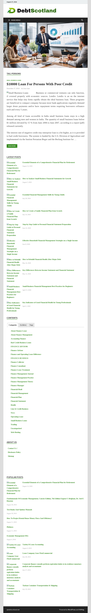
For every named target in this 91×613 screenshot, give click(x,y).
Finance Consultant (18, 366)
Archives (23, 325)
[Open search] (82, 20)
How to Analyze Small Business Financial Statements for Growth (47, 179)
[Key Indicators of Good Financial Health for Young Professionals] (14, 302)
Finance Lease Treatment (20, 370)
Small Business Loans (14, 80)
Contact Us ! (12, 448)
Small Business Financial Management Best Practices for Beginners (48, 286)
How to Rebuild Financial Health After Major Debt (42, 259)
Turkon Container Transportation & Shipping (40, 585)
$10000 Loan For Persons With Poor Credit (39, 84)
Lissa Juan (26, 88)
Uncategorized (16, 428)
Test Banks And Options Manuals (19, 510)
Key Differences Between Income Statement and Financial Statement (48, 270)
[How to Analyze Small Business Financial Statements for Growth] (14, 179)
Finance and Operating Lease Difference (26, 354)
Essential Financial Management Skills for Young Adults (44, 195)
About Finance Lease (19, 331)
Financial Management (19, 393)
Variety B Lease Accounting (33, 544)
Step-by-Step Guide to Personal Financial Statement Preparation (47, 224)
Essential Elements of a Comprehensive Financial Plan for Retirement (49, 162)
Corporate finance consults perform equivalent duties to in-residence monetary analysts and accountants (51, 565)
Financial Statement (18, 401)
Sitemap (11, 456)
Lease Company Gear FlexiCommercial (37, 553)
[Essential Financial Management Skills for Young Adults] (14, 195)
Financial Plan (16, 397)
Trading (14, 424)
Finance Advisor (17, 350)
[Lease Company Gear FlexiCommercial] (14, 553)
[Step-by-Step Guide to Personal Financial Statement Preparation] (14, 224)
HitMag (81, 610)
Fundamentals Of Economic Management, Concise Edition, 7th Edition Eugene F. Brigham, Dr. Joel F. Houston (45, 500)
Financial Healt (16, 389)
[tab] (12, 325)
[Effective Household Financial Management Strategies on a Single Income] (14, 240)
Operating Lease (17, 417)
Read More (11, 145)
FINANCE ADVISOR (19, 346)
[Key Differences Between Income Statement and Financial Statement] (14, 270)
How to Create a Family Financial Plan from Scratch (42, 211)
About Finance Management (21, 335)
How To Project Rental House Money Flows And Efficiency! (29, 518)
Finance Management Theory (22, 382)
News (13, 413)
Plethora (10, 527)
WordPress (72, 610)
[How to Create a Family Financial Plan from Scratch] (14, 211)
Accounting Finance (18, 339)
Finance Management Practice (22, 378)
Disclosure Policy (14, 452)
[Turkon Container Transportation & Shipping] (14, 585)
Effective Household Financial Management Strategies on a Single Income (50, 240)
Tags (31, 325)
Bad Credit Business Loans (21, 343)
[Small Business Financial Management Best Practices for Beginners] (14, 286)
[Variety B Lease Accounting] (14, 544)
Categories (13, 325)
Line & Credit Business (19, 409)
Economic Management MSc (17, 536)
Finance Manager (17, 385)
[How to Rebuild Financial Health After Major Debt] (14, 259)
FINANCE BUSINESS (19, 358)
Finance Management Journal (22, 374)
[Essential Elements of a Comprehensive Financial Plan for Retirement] (14, 162)
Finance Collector (17, 362)
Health (13, 405)
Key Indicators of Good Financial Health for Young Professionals (47, 302)
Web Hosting (15, 432)
